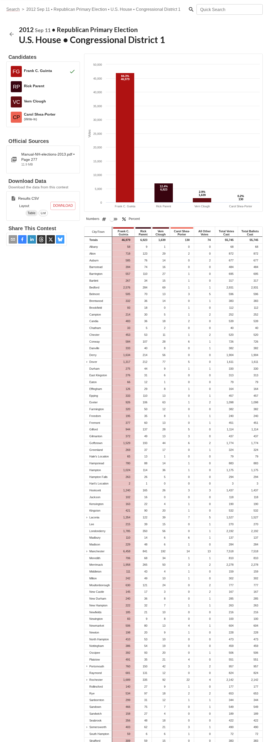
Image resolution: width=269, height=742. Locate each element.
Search (13, 9)
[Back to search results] (11, 34)
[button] (31, 213)
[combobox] (229, 9)
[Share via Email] (13, 239)
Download (63, 206)
